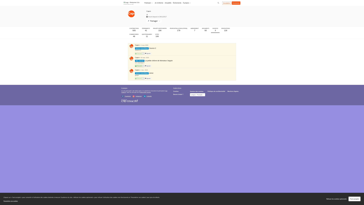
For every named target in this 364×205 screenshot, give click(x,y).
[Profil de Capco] (136, 14)
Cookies (176, 91)
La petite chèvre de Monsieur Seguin (159, 61)
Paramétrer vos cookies (11, 201)
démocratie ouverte (145, 92)
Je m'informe (159, 3)
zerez (151, 73)
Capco (137, 45)
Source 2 (152, 48)
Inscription (226, 3)
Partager (154, 21)
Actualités (168, 3)
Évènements (177, 3)
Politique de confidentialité (216, 91)
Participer (147, 3)
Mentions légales (233, 91)
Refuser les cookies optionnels (336, 199)
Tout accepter (354, 199)
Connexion (236, 3)
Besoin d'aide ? (178, 94)
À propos (186, 3)
